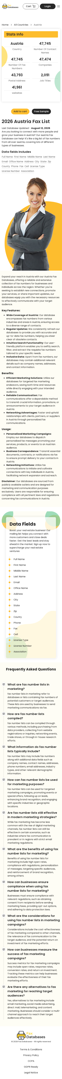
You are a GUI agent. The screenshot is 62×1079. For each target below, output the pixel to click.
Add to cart (20, 111)
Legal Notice (31, 1072)
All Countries (21, 24)
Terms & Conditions (31, 1049)
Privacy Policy (31, 1055)
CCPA (31, 1061)
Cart (28, 6)
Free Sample (41, 111)
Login (48, 6)
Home (5, 24)
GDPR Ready (31, 1066)
